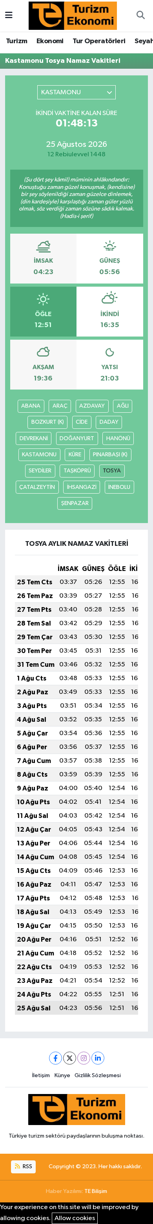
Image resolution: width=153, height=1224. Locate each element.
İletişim (41, 1075)
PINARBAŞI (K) (110, 454)
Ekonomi (50, 41)
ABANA (30, 406)
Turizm (16, 41)
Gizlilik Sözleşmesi (98, 1075)
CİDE (81, 422)
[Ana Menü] (9, 15)
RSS (27, 1166)
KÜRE (75, 454)
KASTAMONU (39, 454)
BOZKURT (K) (47, 422)
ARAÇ (60, 406)
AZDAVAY (92, 406)
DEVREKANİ (34, 438)
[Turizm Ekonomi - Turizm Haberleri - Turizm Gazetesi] (73, 15)
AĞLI (123, 406)
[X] (69, 1058)
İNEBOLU (119, 487)
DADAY (109, 422)
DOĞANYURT (77, 438)
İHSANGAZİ (82, 487)
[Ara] (140, 16)
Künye (62, 1075)
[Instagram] (83, 1058)
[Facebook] (55, 1058)
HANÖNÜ (118, 438)
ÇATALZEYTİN (37, 487)
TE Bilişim (95, 1191)
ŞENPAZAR (75, 503)
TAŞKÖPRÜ (77, 471)
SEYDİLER (40, 471)
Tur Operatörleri (99, 41)
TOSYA (112, 471)
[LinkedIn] (97, 1058)
